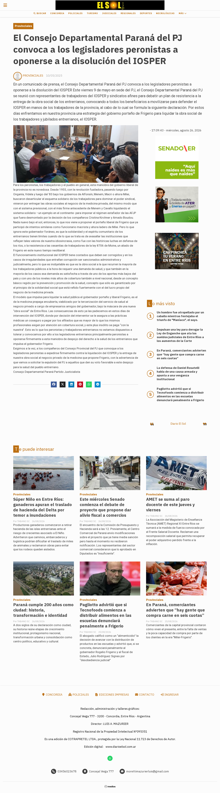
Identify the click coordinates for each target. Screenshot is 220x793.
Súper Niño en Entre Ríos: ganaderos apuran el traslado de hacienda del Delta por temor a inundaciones (42, 507)
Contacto (146, 694)
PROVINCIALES (33, 75)
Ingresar (171, 694)
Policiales (75, 13)
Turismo (92, 13)
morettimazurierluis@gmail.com (147, 771)
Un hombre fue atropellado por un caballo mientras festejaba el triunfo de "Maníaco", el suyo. (180, 316)
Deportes (146, 13)
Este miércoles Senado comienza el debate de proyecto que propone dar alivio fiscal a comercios (105, 507)
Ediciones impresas (113, 694)
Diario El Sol (178, 424)
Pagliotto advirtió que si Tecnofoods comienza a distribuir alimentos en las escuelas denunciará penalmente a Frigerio (105, 615)
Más (181, 13)
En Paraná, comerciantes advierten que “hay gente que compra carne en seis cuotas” (175, 610)
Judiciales (109, 13)
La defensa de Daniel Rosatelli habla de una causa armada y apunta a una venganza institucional (178, 373)
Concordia (57, 13)
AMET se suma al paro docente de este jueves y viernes (170, 505)
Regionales (128, 13)
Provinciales (23, 26)
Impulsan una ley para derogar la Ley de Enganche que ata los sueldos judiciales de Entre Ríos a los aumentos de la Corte (180, 335)
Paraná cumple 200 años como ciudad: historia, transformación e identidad (43, 610)
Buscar (41, 13)
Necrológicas (165, 13)
